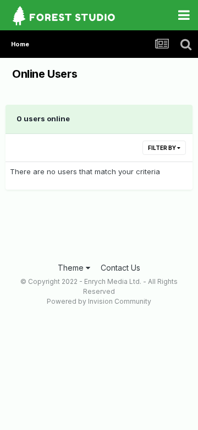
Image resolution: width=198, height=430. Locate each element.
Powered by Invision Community (99, 301)
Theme (72, 267)
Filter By (162, 147)
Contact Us (120, 267)
